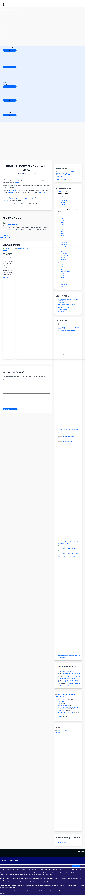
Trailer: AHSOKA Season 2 (8, 254)
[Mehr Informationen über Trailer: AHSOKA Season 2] (8, 250)
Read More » (6, 277)
